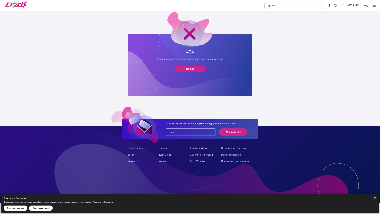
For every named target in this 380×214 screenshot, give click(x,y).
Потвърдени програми (233, 148)
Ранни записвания (231, 154)
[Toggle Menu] (374, 6)
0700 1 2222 (353, 5)
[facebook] (330, 5)
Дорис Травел (135, 148)
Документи (165, 154)
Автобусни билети (200, 148)
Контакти (133, 161)
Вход (366, 5)
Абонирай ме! (233, 132)
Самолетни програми (201, 154)
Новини (163, 148)
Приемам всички (41, 208)
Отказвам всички (15, 208)
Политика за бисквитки (103, 202)
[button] (374, 198)
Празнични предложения (235, 161)
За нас (131, 154)
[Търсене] (320, 5)
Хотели (163, 161)
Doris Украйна (197, 161)
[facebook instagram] (336, 5)
